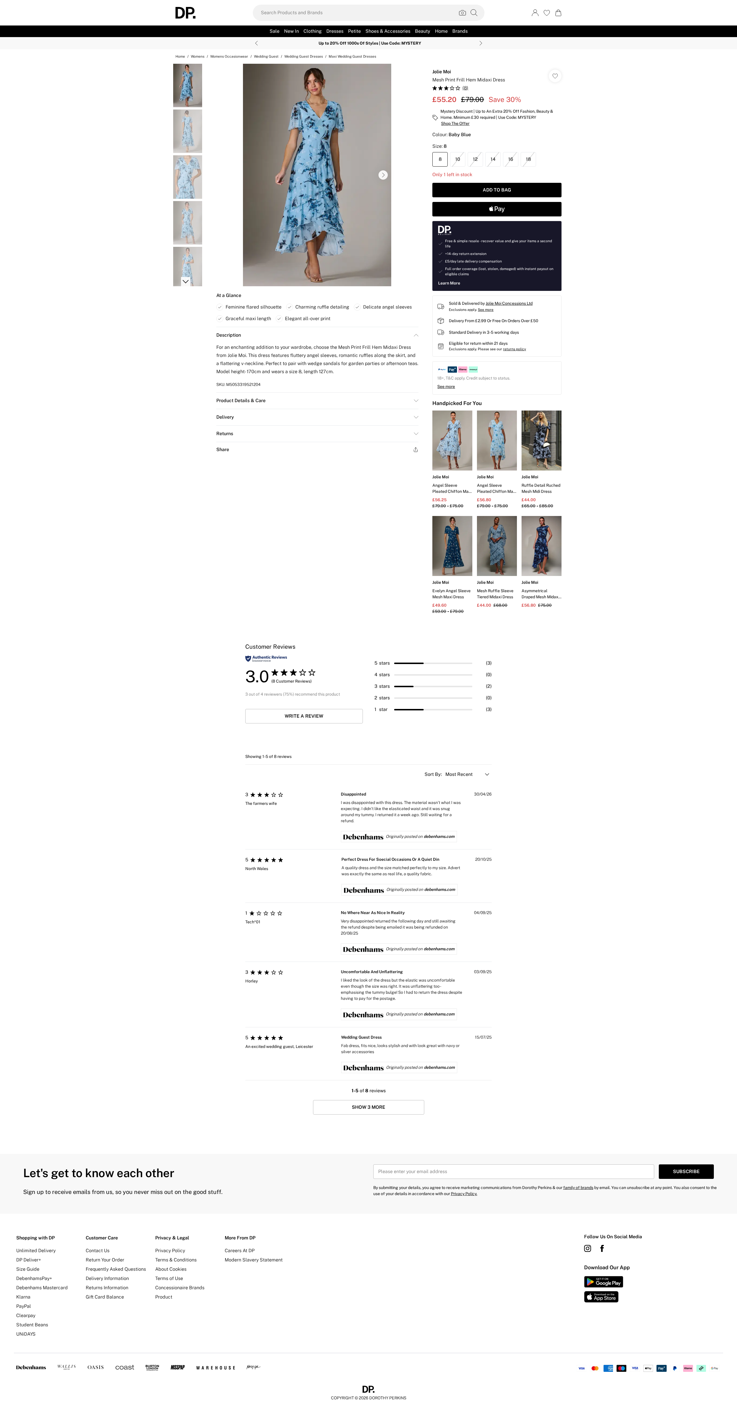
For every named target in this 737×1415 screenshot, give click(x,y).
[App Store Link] (603, 1289)
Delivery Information (107, 1278)
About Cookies (170, 1269)
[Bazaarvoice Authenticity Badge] (266, 659)
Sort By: (434, 774)
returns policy (514, 349)
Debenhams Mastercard (42, 1287)
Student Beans (32, 1325)
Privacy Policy (170, 1250)
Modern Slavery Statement (254, 1260)
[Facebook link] (602, 1248)
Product (163, 1297)
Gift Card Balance (105, 1297)
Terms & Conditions (176, 1260)
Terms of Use (169, 1278)
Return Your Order (105, 1260)
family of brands (578, 1187)
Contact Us (97, 1250)
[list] (317, 175)
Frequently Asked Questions (116, 1269)
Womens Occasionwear (229, 56)
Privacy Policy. (464, 1193)
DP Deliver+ (28, 1260)
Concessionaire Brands (179, 1287)
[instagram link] (587, 1248)
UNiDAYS (26, 1334)
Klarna (23, 1297)
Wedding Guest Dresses (303, 56)
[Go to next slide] (383, 175)
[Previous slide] (256, 43)
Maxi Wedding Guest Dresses (352, 56)
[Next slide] (480, 43)
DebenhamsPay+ (34, 1278)
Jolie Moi (441, 71)
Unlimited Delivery (36, 1250)
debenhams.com (439, 836)
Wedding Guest (266, 56)
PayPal (23, 1306)
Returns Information (107, 1287)
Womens (197, 56)
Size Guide (27, 1269)
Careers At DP (240, 1250)
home (180, 56)
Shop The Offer (455, 123)
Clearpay (25, 1315)
